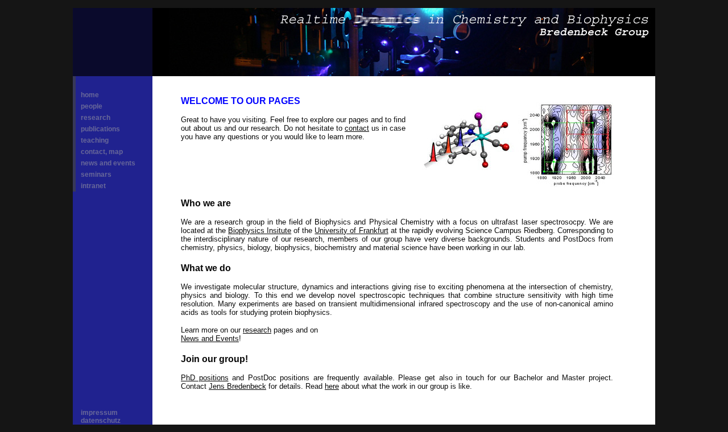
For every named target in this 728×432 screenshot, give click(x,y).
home (90, 95)
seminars (96, 174)
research (95, 118)
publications (100, 129)
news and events (108, 163)
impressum (99, 413)
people (91, 106)
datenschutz (101, 421)
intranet (93, 186)
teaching (95, 140)
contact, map (102, 152)
